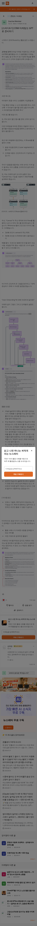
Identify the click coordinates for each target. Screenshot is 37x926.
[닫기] (32, 451)
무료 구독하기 (18, 474)
